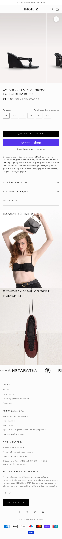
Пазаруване (9, 421)
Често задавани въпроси (16, 398)
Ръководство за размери (46, 110)
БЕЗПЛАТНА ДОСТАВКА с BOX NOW (31, 2)
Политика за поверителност (18, 452)
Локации (7, 403)
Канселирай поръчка (13, 434)
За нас (6, 389)
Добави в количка (31, 134)
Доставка (8, 425)
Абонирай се (16, 502)
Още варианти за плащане (31, 149)
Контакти (8, 394)
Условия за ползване (13, 447)
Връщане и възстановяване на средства (24, 429)
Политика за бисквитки (15, 456)
